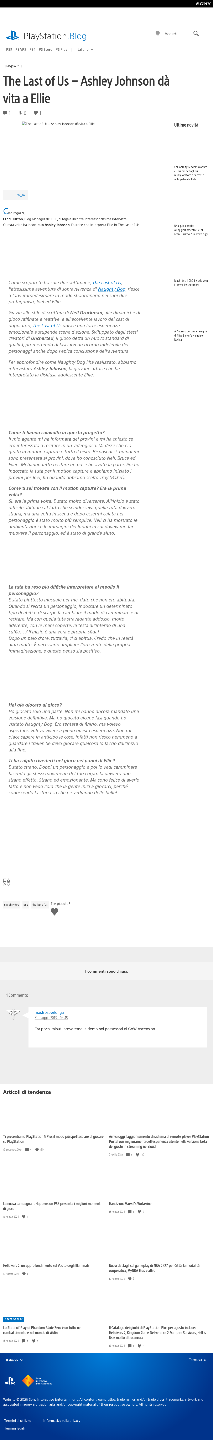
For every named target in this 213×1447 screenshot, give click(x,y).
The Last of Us (106, 282)
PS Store (45, 49)
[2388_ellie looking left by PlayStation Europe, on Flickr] (35, 418)
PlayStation (55, 35)
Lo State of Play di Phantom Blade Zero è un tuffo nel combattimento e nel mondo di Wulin (42, 1330)
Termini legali (14, 1428)
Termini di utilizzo (17, 1420)
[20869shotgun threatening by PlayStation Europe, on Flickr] (99, 690)
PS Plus (61, 49)
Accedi (171, 33)
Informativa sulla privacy (61, 1420)
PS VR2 (20, 49)
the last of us (40, 904)
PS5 (9, 49)
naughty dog (11, 904)
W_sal (21, 195)
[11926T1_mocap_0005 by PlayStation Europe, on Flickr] (35, 572)
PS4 (33, 49)
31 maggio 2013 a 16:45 (51, 1017)
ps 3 (26, 904)
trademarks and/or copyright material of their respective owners (87, 1404)
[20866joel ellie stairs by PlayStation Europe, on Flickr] (35, 690)
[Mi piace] (37, 1150)
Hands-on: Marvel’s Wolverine (130, 1203)
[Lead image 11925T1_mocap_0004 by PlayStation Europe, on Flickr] (35, 268)
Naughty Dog (111, 289)
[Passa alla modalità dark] (157, 34)
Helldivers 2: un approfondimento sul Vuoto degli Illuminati (46, 1265)
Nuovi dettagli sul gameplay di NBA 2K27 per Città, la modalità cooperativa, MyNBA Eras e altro (154, 1268)
